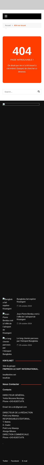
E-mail (24, 461)
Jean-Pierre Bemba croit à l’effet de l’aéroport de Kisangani (28, 316)
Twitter (5, 461)
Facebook (15, 461)
